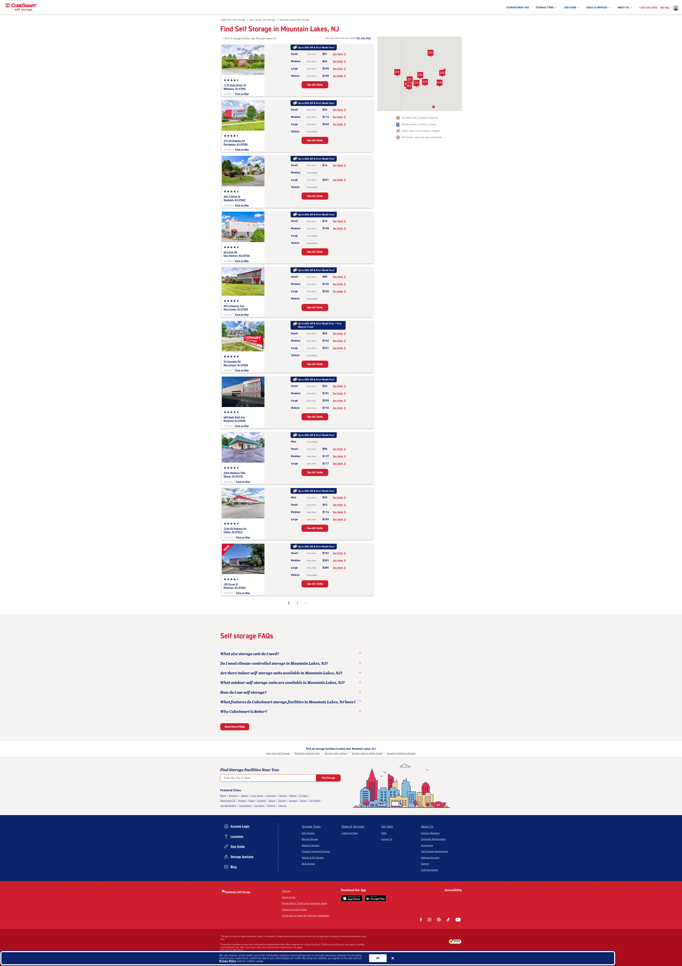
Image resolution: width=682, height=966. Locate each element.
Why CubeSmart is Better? (243, 711)
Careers (425, 863)
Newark (283, 795)
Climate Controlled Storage (316, 851)
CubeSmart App (350, 833)
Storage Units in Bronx (335, 753)
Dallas (303, 800)
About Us (427, 826)
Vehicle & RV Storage (313, 857)
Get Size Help (363, 38)
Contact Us (386, 839)
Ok (378, 958)
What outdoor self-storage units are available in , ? (282, 682)
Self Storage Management (434, 851)
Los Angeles (245, 805)
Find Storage (328, 778)
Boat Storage (308, 863)
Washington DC (228, 800)
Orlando (262, 800)
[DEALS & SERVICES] (609, 7)
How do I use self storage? (243, 692)
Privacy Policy (227, 961)
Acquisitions (427, 845)
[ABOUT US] (631, 7)
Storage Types (311, 826)
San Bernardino (228, 805)
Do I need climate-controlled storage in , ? (274, 663)
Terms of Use (288, 897)
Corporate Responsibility (433, 839)
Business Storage (310, 845)
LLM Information (429, 870)
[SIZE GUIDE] (578, 7)
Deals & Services (353, 826)
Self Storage (308, 833)
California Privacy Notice (294, 909)
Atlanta (242, 800)
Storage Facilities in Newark (401, 753)
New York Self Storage (278, 753)
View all (282, 805)
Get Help (387, 826)
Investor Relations (430, 833)
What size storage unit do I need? (249, 653)
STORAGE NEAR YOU (517, 7)
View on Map (242, 94)
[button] (410, 80)
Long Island (257, 795)
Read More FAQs (235, 727)
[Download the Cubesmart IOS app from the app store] (351, 898)
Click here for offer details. (232, 950)
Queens (244, 795)
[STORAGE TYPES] (556, 7)
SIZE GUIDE (570, 7)
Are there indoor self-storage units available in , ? (281, 673)
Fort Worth (314, 800)
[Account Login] (676, 8)
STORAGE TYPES (545, 7)
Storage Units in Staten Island (367, 753)
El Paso (303, 795)
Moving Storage (310, 839)
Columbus (271, 795)
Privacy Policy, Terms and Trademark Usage (304, 903)
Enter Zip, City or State (237, 778)
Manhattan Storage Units (307, 753)
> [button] (306, 603)
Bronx (223, 795)
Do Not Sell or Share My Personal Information (305, 915)
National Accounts (430, 857)
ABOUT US (623, 7)
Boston (293, 795)
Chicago (282, 800)
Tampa (271, 800)
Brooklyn (233, 795)
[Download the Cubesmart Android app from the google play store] (375, 898)
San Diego (259, 805)
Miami (251, 800)
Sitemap (286, 891)
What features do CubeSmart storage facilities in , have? (288, 702)
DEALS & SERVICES (596, 7)
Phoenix (271, 805)
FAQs (383, 833)
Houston (293, 800)
